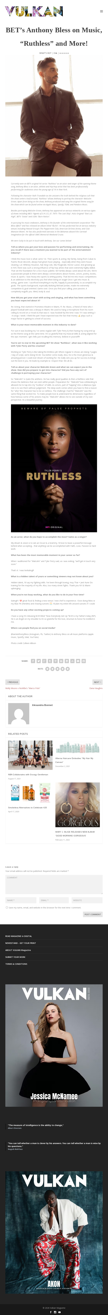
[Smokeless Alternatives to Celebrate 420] (30, 792)
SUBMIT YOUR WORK (15, 957)
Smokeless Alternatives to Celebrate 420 (27, 807)
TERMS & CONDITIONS (16, 964)
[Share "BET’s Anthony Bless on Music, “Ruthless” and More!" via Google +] (44, 661)
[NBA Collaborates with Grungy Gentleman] (30, 755)
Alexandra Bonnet (42, 705)
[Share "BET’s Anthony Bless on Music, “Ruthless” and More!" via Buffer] (67, 661)
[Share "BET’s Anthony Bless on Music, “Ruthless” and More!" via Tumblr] (50, 661)
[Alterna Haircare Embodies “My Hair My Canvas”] (77, 747)
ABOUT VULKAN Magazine (18, 950)
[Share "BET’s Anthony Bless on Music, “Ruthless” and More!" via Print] (83, 661)
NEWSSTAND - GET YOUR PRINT (20, 943)
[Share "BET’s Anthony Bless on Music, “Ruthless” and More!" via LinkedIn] (61, 661)
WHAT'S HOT (45, 53)
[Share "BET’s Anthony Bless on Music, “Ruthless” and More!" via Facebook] (33, 661)
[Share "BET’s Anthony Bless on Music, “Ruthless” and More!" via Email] (78, 661)
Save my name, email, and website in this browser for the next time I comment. (45, 907)
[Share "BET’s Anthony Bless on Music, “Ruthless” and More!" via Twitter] (38, 661)
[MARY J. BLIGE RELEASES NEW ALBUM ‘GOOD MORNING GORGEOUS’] (77, 804)
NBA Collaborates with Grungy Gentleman (28, 774)
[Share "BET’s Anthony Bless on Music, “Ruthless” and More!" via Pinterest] (55, 661)
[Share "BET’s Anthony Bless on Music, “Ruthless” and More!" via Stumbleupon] (72, 661)
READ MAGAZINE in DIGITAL (18, 936)
